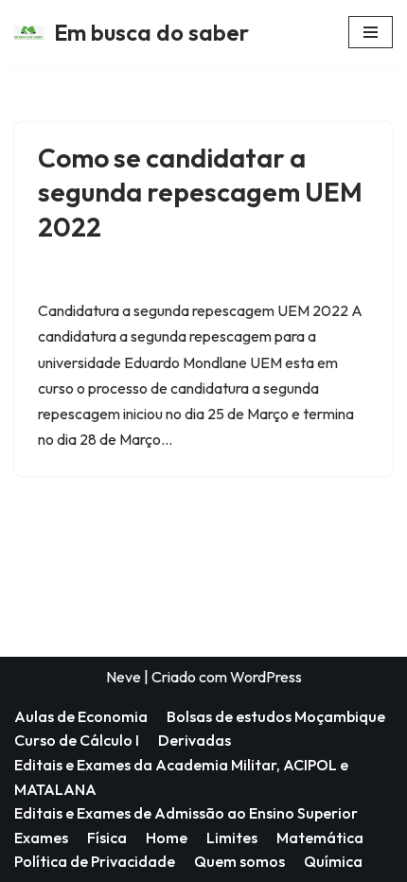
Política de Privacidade (94, 861)
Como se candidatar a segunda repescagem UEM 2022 (200, 192)
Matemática (319, 837)
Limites (231, 837)
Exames (41, 837)
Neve (123, 676)
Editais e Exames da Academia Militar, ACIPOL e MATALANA (181, 777)
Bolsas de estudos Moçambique (276, 716)
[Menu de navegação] (370, 32)
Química (333, 861)
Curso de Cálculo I (76, 740)
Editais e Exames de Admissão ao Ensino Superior (186, 812)
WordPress (266, 676)
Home (166, 837)
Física (107, 837)
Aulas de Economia (81, 716)
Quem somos (239, 861)
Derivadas (194, 740)
